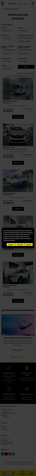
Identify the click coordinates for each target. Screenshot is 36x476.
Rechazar (20, 244)
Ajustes (28, 244)
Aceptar (11, 244)
